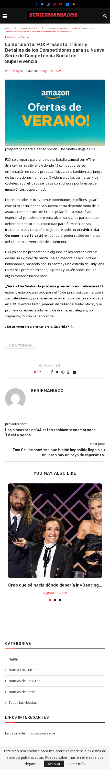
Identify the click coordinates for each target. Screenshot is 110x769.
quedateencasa (20, 345)
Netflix (14, 659)
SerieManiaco (30, 71)
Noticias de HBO (21, 670)
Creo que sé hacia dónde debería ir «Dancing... (55, 585)
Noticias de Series (29, 28)
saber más (76, 764)
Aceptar (54, 763)
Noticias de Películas (24, 680)
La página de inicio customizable (30, 733)
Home (7, 28)
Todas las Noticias (23, 702)
